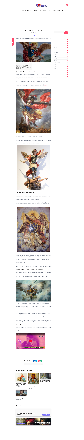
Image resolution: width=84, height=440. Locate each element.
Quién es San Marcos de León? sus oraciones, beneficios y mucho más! (21, 384)
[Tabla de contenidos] (30, 64)
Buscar (55, 30)
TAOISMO (49, 10)
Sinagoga (55, 72)
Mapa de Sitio (42, 436)
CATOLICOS (55, 45)
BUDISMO (35, 10)
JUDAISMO (54, 10)
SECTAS (55, 68)
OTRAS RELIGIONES (57, 62)
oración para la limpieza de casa (34, 141)
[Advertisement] (42, 22)
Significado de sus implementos (22, 66)
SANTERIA (58, 10)
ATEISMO (55, 39)
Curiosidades (19, 68)
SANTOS (34, 354)
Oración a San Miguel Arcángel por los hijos (24, 67)
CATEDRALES (24, 10)
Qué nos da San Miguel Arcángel (22, 65)
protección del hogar (45, 198)
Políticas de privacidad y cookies (70, 436)
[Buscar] (66, 32)
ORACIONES (64, 10)
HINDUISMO (44, 10)
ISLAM (39, 10)
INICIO (19, 10)
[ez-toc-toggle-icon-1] (30, 64)
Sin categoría (56, 70)
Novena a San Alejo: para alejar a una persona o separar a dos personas (33, 386)
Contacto (14, 436)
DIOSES (55, 50)
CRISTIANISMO (30, 10)
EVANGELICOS (56, 52)
